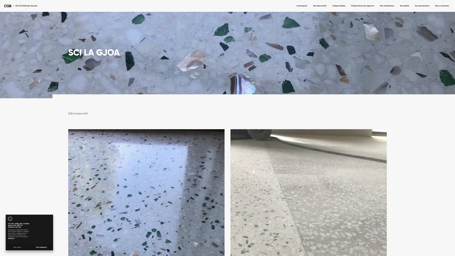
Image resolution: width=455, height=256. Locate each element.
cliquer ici (11, 238)
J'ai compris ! (41, 247)
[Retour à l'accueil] (7, 6)
